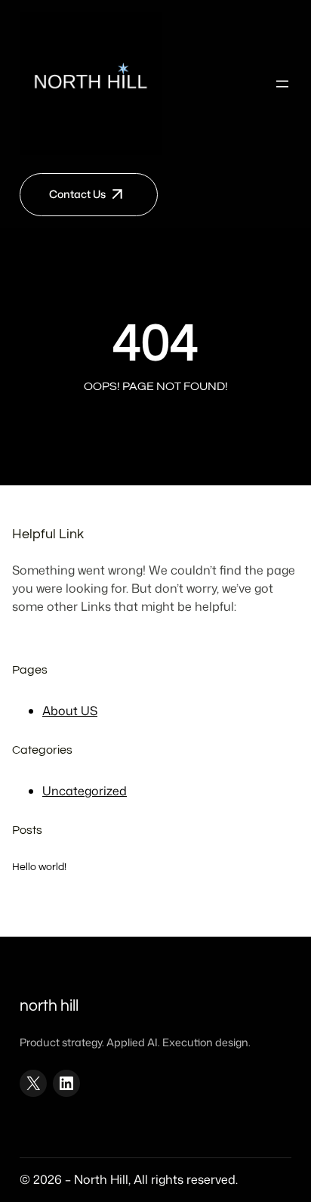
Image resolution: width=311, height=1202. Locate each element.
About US (69, 710)
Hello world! (39, 866)
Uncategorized (84, 790)
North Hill (49, 1006)
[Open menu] (282, 84)
